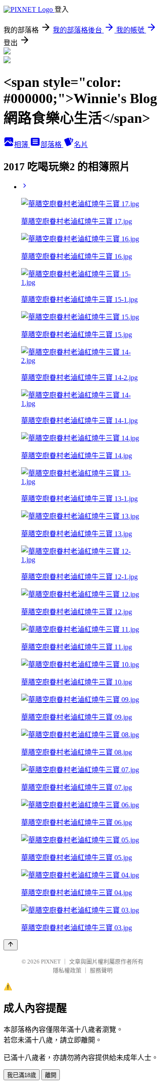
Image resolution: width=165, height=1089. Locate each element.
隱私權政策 (67, 970)
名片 (81, 144)
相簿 (22, 144)
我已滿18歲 (21, 1075)
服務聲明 (101, 970)
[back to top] (11, 944)
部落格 (51, 144)
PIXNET (51, 961)
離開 (50, 1075)
